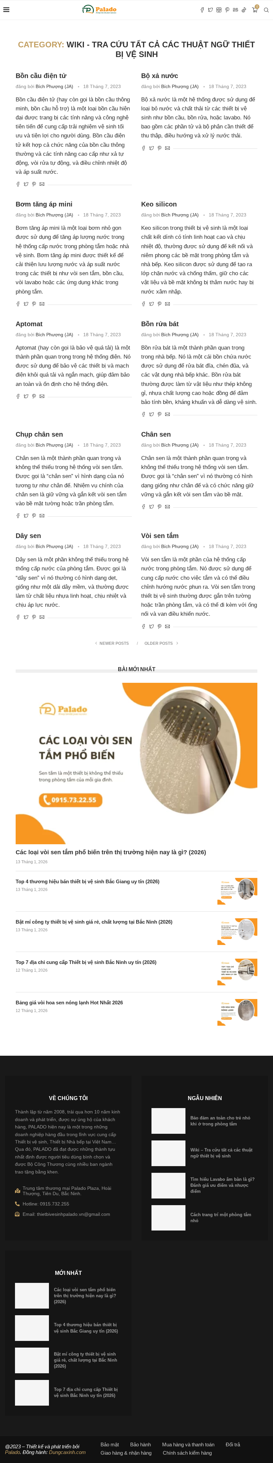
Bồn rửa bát (160, 324)
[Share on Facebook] (18, 184)
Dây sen (28, 535)
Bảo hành (140, 1444)
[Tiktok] (243, 10)
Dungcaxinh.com (67, 1452)
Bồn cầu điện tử (41, 75)
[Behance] (235, 10)
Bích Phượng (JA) (54, 86)
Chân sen (156, 434)
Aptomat (29, 324)
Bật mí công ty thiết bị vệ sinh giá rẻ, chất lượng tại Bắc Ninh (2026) (94, 922)
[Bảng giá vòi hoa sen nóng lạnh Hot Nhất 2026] (237, 1012)
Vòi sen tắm (160, 535)
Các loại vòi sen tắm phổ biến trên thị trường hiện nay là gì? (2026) (111, 852)
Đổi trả (233, 1444)
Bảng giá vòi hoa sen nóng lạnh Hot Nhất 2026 (69, 1002)
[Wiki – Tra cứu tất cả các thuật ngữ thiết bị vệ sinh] (168, 1153)
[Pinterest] (227, 10)
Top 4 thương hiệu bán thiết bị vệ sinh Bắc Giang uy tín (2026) (87, 881)
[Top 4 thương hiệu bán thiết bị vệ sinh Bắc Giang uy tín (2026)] (237, 891)
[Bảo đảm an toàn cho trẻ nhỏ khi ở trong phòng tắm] (168, 1121)
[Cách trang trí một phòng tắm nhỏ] (168, 1218)
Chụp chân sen (39, 434)
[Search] (266, 10)
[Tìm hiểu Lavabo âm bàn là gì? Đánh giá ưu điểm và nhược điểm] (168, 1185)
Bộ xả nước (159, 75)
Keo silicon (159, 204)
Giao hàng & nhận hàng (126, 1453)
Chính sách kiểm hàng (187, 1453)
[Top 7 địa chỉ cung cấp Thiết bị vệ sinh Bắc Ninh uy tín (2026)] (237, 972)
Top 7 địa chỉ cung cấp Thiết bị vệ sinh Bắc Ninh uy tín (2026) (86, 962)
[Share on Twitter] (26, 184)
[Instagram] (218, 10)
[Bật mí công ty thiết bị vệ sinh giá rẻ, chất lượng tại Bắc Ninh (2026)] (237, 931)
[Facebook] (202, 10)
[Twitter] (210, 10)
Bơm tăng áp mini (44, 204)
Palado (12, 1452)
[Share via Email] (42, 184)
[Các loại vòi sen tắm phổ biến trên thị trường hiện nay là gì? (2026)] (136, 763)
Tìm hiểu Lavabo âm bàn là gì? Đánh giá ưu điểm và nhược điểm (222, 1185)
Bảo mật (110, 1444)
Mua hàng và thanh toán (188, 1444)
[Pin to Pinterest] (34, 184)
